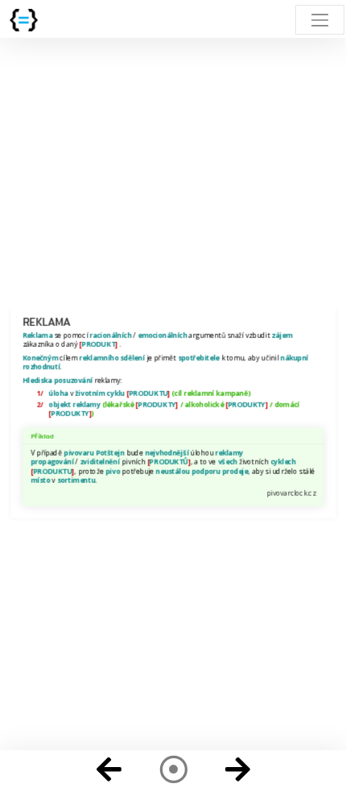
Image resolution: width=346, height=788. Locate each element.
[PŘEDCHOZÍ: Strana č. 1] (108, 769)
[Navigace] (173, 769)
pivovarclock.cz (290, 492)
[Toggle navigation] (319, 20)
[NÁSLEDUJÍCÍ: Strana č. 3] (237, 769)
